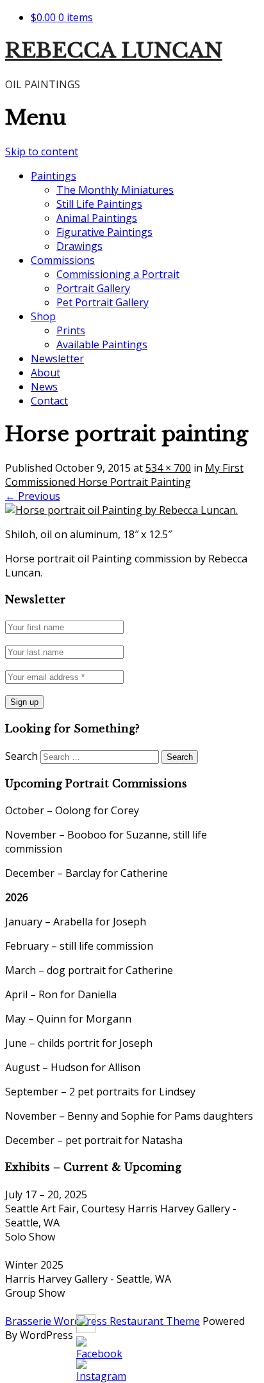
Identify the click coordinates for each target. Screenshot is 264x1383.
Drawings (79, 246)
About (45, 373)
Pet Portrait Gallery (102, 302)
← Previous (32, 496)
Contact (49, 401)
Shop (43, 316)
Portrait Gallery (93, 288)
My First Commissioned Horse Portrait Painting (124, 475)
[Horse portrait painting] (121, 510)
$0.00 (62, 17)
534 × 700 (168, 468)
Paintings (53, 176)
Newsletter (57, 359)
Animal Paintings (96, 218)
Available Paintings (101, 344)
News (44, 387)
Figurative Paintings (104, 232)
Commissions (63, 260)
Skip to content (41, 151)
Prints (70, 330)
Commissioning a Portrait (117, 274)
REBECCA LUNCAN (113, 50)
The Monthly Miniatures (115, 190)
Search (21, 756)
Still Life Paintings (99, 204)
